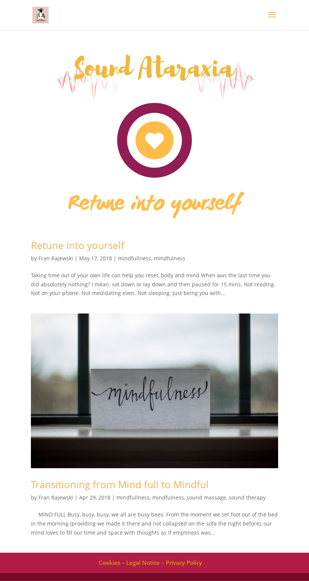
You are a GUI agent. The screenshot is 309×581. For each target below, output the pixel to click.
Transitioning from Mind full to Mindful (120, 484)
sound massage (206, 497)
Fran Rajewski (55, 258)
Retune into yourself (77, 245)
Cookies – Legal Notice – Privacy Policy (150, 562)
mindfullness (134, 258)
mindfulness (169, 258)
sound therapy (247, 497)
